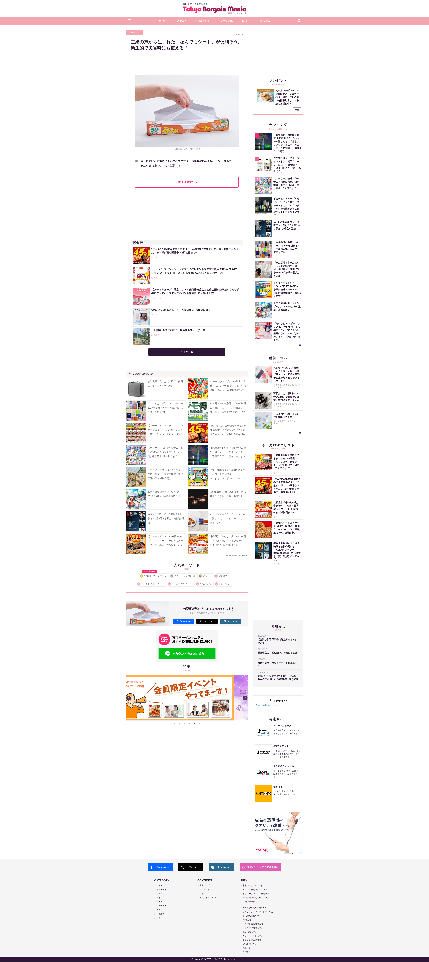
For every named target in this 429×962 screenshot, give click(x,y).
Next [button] (245, 697)
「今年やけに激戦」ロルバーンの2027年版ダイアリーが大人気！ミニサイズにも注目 (165, 407)
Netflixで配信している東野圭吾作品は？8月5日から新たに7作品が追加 (166, 518)
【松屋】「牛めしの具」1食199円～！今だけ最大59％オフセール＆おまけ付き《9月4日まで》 (228, 540)
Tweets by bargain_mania (267, 705)
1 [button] (174, 723)
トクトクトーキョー (151, 584)
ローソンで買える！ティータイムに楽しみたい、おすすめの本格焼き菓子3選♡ (227, 518)
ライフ (134, 33)
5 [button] (194, 723)
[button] (130, 21)
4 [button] (189, 723)
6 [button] (199, 723)
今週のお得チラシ (180, 584)
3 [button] (184, 723)
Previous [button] (128, 697)
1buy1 (205, 576)
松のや (221, 576)
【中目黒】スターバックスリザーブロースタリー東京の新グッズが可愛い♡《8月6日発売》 (165, 474)
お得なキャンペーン (154, 575)
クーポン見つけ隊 (183, 576)
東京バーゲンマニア (214, 8)
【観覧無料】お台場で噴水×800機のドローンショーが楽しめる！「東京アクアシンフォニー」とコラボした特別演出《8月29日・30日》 (228, 456)
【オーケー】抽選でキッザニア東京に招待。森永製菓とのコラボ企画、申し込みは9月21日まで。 (165, 452)
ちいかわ (204, 584)
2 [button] (179, 723)
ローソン (223, 584)
